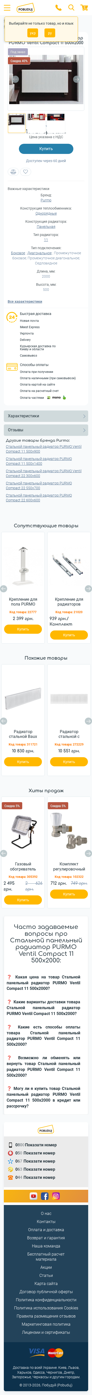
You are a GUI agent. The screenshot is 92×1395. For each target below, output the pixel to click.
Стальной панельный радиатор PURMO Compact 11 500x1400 (39, 461)
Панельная (46, 227)
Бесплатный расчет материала (46, 1257)
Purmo (46, 200)
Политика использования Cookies (46, 1308)
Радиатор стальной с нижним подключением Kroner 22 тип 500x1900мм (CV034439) (69, 734)
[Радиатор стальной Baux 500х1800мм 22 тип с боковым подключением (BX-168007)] (23, 697)
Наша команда (46, 1246)
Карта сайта (46, 1283)
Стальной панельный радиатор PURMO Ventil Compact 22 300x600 (44, 473)
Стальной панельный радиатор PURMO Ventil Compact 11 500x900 (44, 449)
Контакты (46, 1221)
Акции (46, 1267)
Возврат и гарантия (46, 1237)
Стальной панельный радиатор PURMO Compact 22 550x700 (39, 485)
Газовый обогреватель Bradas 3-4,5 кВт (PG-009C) (23, 867)
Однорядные (46, 213)
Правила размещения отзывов (46, 1316)
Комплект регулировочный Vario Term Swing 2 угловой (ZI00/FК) (69, 867)
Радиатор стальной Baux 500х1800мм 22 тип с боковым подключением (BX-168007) (23, 734)
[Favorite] (25, 172)
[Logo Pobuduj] (32, 7)
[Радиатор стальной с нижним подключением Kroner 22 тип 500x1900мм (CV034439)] (69, 697)
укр (33, 33)
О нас (46, 1213)
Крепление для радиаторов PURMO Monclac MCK (69, 602)
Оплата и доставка (46, 1229)
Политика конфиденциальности (46, 1299)
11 (46, 240)
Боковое (18, 253)
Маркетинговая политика (46, 1324)
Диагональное (39, 253)
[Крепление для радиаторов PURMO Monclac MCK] (69, 565)
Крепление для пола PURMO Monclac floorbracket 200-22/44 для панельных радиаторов (23, 602)
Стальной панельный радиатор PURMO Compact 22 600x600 (39, 497)
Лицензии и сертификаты (46, 1332)
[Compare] (13, 172)
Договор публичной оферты (46, 1291)
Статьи (46, 1275)
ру (50, 33)
